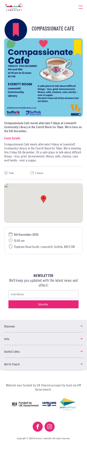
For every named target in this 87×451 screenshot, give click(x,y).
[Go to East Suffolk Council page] (68, 404)
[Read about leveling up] (49, 404)
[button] (43, 199)
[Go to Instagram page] (50, 427)
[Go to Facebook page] (38, 427)
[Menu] (81, 7)
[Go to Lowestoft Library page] (15, 29)
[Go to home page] (27, 7)
